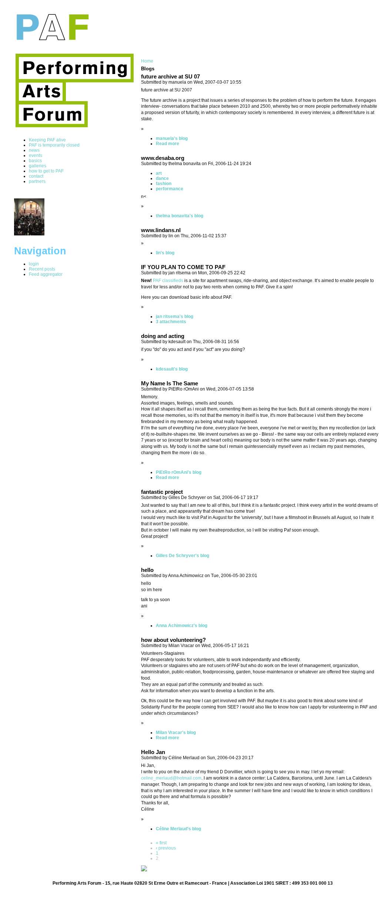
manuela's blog (172, 138)
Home (147, 61)
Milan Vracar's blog (176, 732)
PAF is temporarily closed (54, 145)
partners (37, 181)
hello (147, 570)
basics (35, 160)
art (159, 173)
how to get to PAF (46, 171)
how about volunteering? (173, 640)
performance (169, 188)
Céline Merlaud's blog (178, 828)
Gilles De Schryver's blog (182, 555)
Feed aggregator (46, 274)
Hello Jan (153, 752)
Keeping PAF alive (47, 140)
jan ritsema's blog (174, 316)
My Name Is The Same (169, 383)
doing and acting (162, 336)
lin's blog (165, 252)
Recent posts (42, 269)
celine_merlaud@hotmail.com (171, 778)
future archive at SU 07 (170, 77)
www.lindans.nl (161, 230)
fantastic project (162, 492)
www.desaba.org (162, 158)
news (34, 150)
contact (36, 176)
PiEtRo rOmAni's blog (178, 472)
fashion (163, 183)
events (35, 155)
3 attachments (171, 321)
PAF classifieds (168, 280)
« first (161, 842)
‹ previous (166, 848)
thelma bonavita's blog (179, 215)
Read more (167, 143)
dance (162, 178)
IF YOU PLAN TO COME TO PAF (183, 267)
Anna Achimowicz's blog (181, 625)
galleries (37, 165)
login (34, 264)
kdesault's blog (172, 369)
